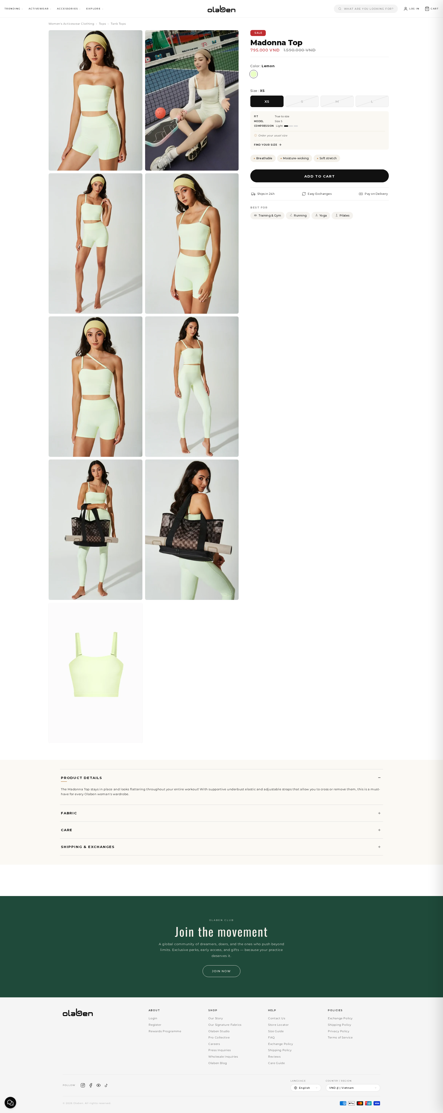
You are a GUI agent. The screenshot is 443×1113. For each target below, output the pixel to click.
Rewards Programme (165, 1031)
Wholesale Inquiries (223, 1056)
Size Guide (276, 1031)
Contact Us (276, 1018)
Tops (102, 23)
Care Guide (276, 1063)
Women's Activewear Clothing (71, 23)
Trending (12, 8)
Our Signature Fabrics (225, 1024)
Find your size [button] (265, 144)
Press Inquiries (219, 1050)
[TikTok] (106, 1085)
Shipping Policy (280, 1050)
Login (153, 1018)
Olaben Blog (217, 1063)
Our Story (215, 1018)
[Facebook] (90, 1085)
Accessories (67, 8)
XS (266, 101)
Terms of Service (340, 1037)
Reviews (274, 1056)
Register (155, 1024)
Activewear (39, 8)
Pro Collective (219, 1037)
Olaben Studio (219, 1031)
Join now (221, 971)
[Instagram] (83, 1085)
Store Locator (278, 1024)
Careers (214, 1044)
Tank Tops (118, 23)
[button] (431, 8)
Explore (93, 8)
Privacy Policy (338, 1031)
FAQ (271, 1037)
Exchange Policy (280, 1044)
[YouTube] (98, 1085)
